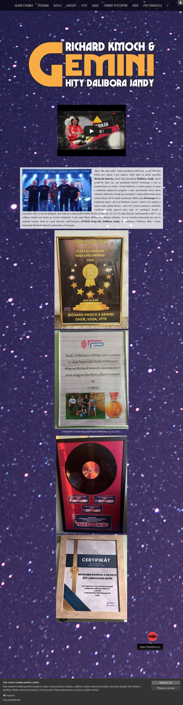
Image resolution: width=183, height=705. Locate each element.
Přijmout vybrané (166, 688)
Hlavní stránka (24, 5)
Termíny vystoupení (115, 5)
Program (43, 5)
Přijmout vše (166, 682)
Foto (84, 5)
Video (135, 5)
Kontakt (71, 5)
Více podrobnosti (11, 699)
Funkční (10, 695)
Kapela (58, 5)
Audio (95, 5)
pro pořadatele (152, 5)
